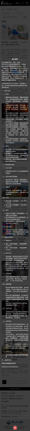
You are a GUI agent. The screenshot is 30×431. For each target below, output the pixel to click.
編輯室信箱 (20, 260)
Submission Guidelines (10, 366)
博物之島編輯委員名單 (9, 363)
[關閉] (15, 428)
